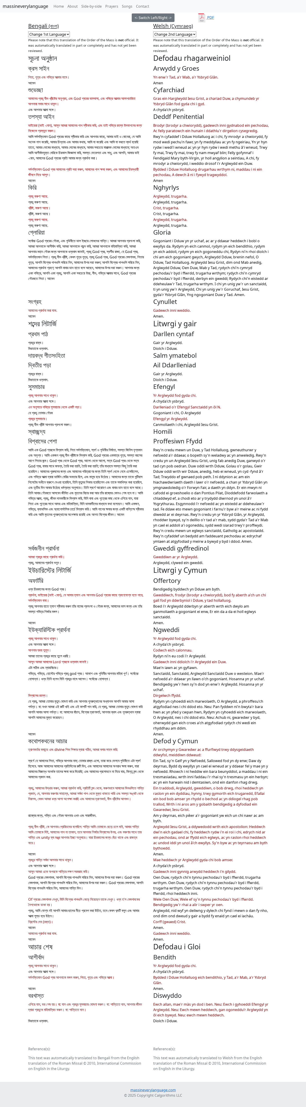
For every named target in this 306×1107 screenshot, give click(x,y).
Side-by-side (91, 6)
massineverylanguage (25, 6)
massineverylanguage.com (153, 1089)
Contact (142, 6)
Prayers (111, 6)
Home (60, 6)
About (72, 6)
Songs (127, 6)
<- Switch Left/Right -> (153, 17)
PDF (210, 17)
